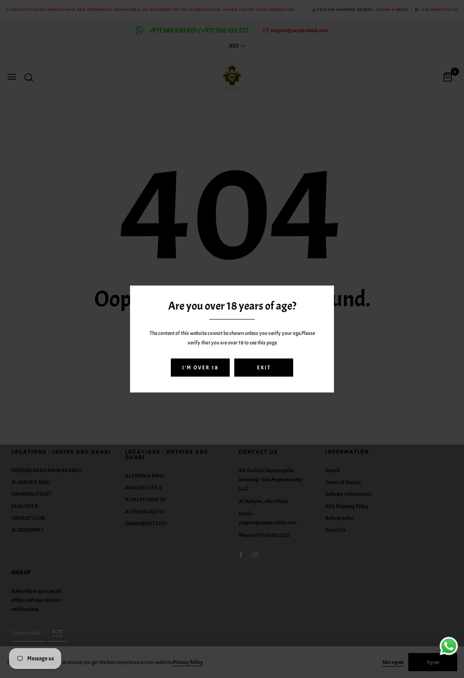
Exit (264, 367)
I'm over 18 (200, 367)
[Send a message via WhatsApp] (448, 646)
